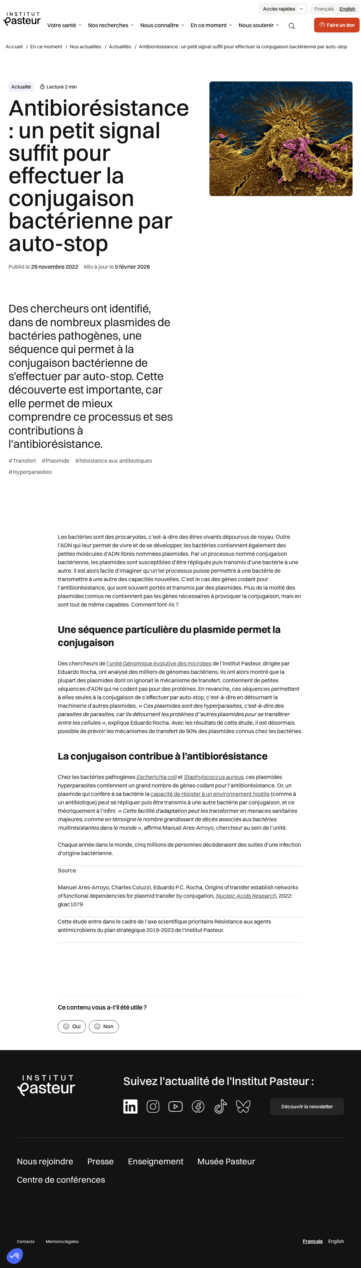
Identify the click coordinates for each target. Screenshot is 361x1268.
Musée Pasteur (226, 1161)
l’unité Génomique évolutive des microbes (159, 663)
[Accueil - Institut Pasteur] (21, 18)
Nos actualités (85, 46)
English (347, 9)
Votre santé (61, 25)
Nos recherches (108, 25)
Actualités (120, 46)
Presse (100, 1161)
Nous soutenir (256, 25)
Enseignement (155, 1161)
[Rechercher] (291, 26)
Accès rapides (279, 9)
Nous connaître (159, 25)
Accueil (14, 46)
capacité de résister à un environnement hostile (210, 793)
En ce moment (209, 25)
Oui (76, 1026)
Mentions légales (62, 1241)
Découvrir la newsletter (307, 1106)
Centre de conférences (61, 1179)
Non (108, 1026)
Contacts (26, 1241)
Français (324, 9)
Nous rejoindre (45, 1161)
